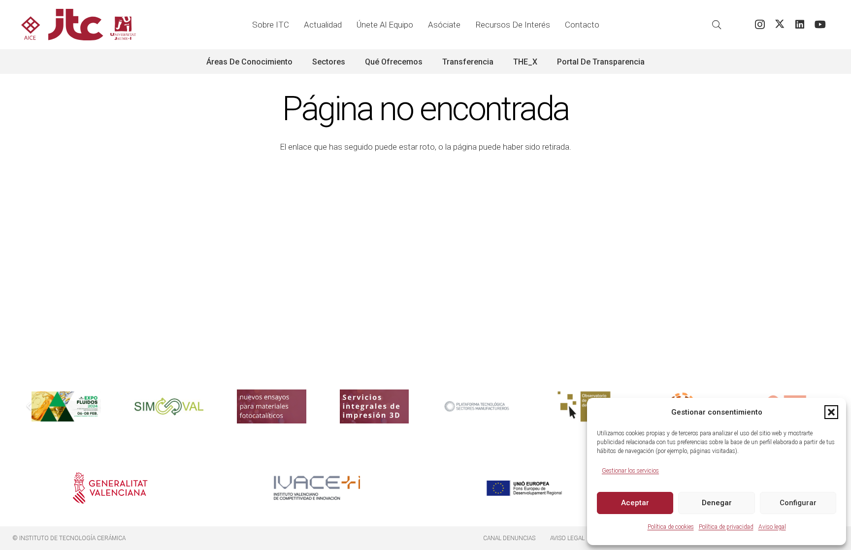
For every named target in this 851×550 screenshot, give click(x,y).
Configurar (798, 502)
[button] (831, 412)
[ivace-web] (316, 488)
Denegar (717, 502)
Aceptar (635, 502)
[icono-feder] (524, 488)
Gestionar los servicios (630, 470)
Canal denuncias (509, 538)
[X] (780, 25)
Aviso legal (772, 526)
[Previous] (29, 406)
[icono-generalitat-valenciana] (110, 488)
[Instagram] (760, 25)
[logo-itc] (78, 24)
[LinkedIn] (800, 25)
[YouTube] (820, 25)
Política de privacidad (726, 526)
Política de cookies (671, 526)
